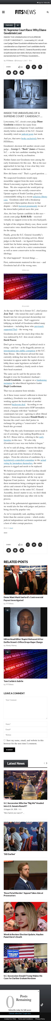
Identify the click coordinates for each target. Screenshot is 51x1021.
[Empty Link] (44, 763)
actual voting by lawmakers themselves (25, 461)
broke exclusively (29, 138)
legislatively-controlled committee (19, 459)
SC (18, 25)
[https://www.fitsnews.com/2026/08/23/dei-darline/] (25, 836)
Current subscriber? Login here (20, 1013)
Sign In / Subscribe (44, 3)
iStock (11, 528)
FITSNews (9, 61)
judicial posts (27, 133)
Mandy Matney (11, 645)
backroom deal (18, 404)
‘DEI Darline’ (9, 854)
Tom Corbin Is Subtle (13, 681)
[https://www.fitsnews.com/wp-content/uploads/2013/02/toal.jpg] (25, 301)
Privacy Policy (40, 1019)
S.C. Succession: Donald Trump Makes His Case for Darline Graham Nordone (23, 977)
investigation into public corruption (19, 350)
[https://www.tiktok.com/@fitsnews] (42, 1004)
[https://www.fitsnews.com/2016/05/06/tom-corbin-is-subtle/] (25, 664)
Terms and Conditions (25, 1019)
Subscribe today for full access (20, 1010)
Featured (9, 25)
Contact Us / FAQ (10, 1019)
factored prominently (28, 205)
